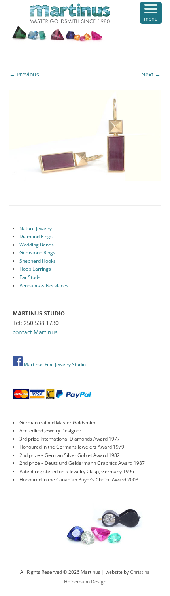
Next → (151, 74)
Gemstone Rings (37, 252)
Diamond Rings (36, 236)
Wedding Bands (36, 244)
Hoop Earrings (35, 269)
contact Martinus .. (37, 332)
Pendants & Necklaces (43, 285)
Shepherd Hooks (37, 261)
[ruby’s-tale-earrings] (85, 135)
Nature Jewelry (35, 228)
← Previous (24, 74)
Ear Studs (29, 277)
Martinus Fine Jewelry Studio (54, 364)
